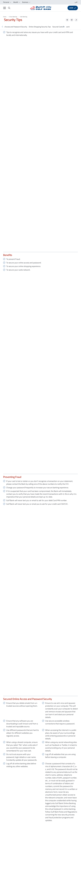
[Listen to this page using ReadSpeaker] (67, 20)
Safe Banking (23, 16)
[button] (2, 27)
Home (4, 16)
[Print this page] (71, 20)
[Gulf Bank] (40, 8)
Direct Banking (13, 16)
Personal (6, 2)
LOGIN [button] (71, 8)
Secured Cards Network (61, 26)
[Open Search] (9, 8)
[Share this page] (76, 20)
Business (25, 2)
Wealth (15, 2)
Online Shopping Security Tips (40, 26)
